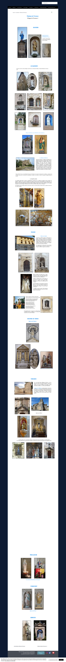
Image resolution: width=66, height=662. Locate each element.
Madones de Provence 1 (23, 12)
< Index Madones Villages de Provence (19, 646)
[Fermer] (64, 659)
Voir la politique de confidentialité (10, 660)
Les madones (17, 12)
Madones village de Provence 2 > (42, 646)
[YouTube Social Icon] (53, 653)
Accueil (14, 12)
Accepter (61, 659)
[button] (51, 7)
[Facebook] (50, 653)
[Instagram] (47, 653)
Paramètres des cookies (53, 659)
